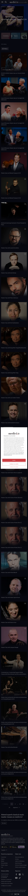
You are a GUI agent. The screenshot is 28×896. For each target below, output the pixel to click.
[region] (14, 448)
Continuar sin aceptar (14, 466)
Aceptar (14, 460)
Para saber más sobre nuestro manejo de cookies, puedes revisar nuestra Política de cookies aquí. (14, 453)
